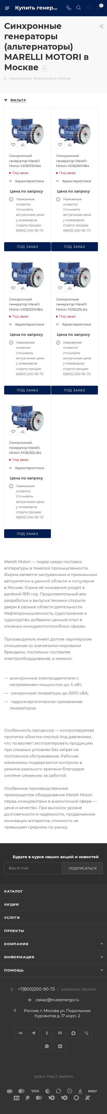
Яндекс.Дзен (60, 1046)
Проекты (14, 931)
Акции (11, 904)
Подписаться (83, 868)
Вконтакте (20, 1033)
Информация (19, 957)
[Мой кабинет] (88, 8)
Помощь (14, 970)
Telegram (33, 1033)
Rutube (60, 1033)
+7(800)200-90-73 (36, 989)
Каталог (13, 891)
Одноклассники (46, 1033)
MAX (73, 1033)
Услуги (12, 917)
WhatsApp (46, 1046)
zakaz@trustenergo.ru (57, 999)
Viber (86, 1033)
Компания (16, 944)
